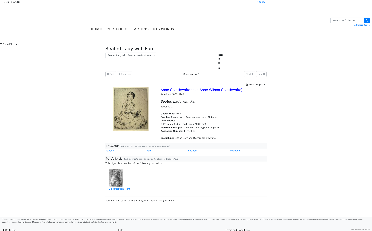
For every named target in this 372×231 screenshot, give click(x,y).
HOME (96, 29)
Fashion (192, 150)
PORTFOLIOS (118, 29)
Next (249, 74)
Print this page (256, 84)
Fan (149, 150)
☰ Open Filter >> (9, 44)
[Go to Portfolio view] (219, 63)
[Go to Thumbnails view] (219, 59)
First (111, 74)
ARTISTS (141, 29)
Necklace (235, 150)
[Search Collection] (367, 20)
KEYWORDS (163, 29)
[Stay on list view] (219, 68)
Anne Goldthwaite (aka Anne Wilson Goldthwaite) (202, 90)
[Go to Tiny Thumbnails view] (220, 55)
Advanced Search (362, 25)
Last (260, 74)
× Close (261, 1)
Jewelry (109, 150)
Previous (125, 74)
